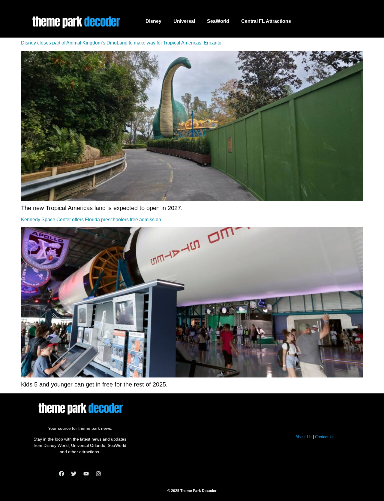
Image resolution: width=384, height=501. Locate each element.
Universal (184, 21)
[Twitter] (73, 473)
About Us (304, 437)
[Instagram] (98, 473)
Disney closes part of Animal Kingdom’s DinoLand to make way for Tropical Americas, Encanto (121, 42)
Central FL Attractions (266, 21)
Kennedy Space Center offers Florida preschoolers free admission (91, 219)
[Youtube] (86, 473)
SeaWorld (218, 21)
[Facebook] (61, 473)
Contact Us (324, 437)
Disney (153, 21)
